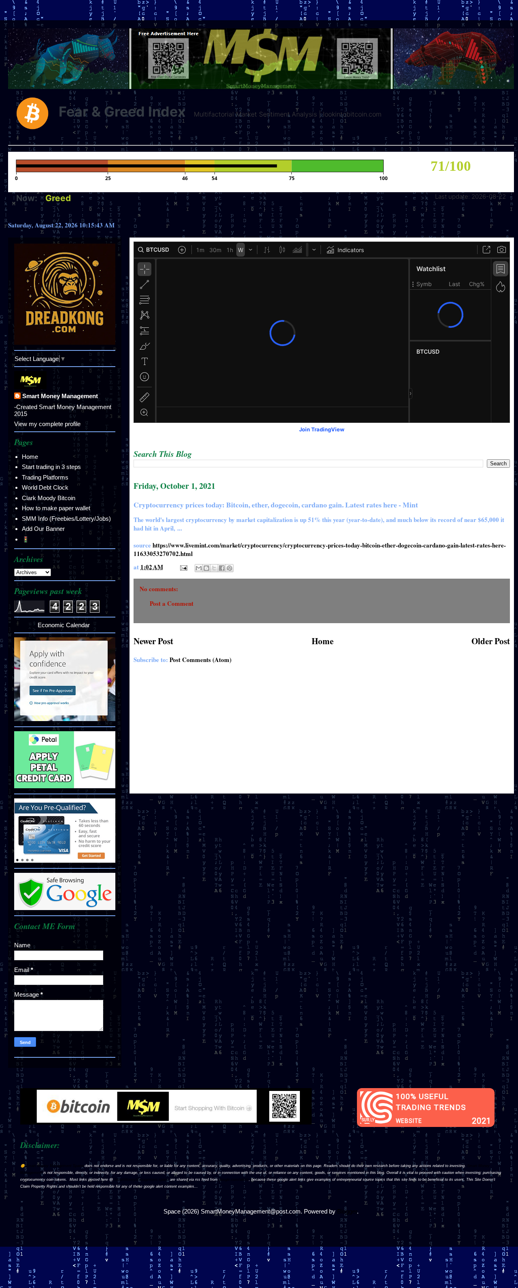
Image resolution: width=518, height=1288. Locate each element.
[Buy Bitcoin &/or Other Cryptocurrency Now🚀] (166, 1122)
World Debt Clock (45, 487)
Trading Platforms (45, 477)
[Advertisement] (322, 732)
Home (322, 641)
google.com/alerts (234, 1180)
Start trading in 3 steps (51, 466)
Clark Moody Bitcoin (48, 497)
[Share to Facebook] (222, 568)
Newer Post (153, 641)
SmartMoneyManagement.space (141, 1180)
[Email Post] (183, 566)
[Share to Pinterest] (229, 568)
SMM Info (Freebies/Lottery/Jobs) (66, 518)
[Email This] (199, 568)
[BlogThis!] (206, 568)
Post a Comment (171, 603)
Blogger (347, 1211)
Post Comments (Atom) (200, 659)
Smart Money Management (60, 396)
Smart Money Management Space (54, 1166)
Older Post (490, 641)
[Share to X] (214, 568)
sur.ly (368, 1120)
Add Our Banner (43, 528)
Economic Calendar (64, 625)
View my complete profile (47, 423)
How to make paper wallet (56, 508)
